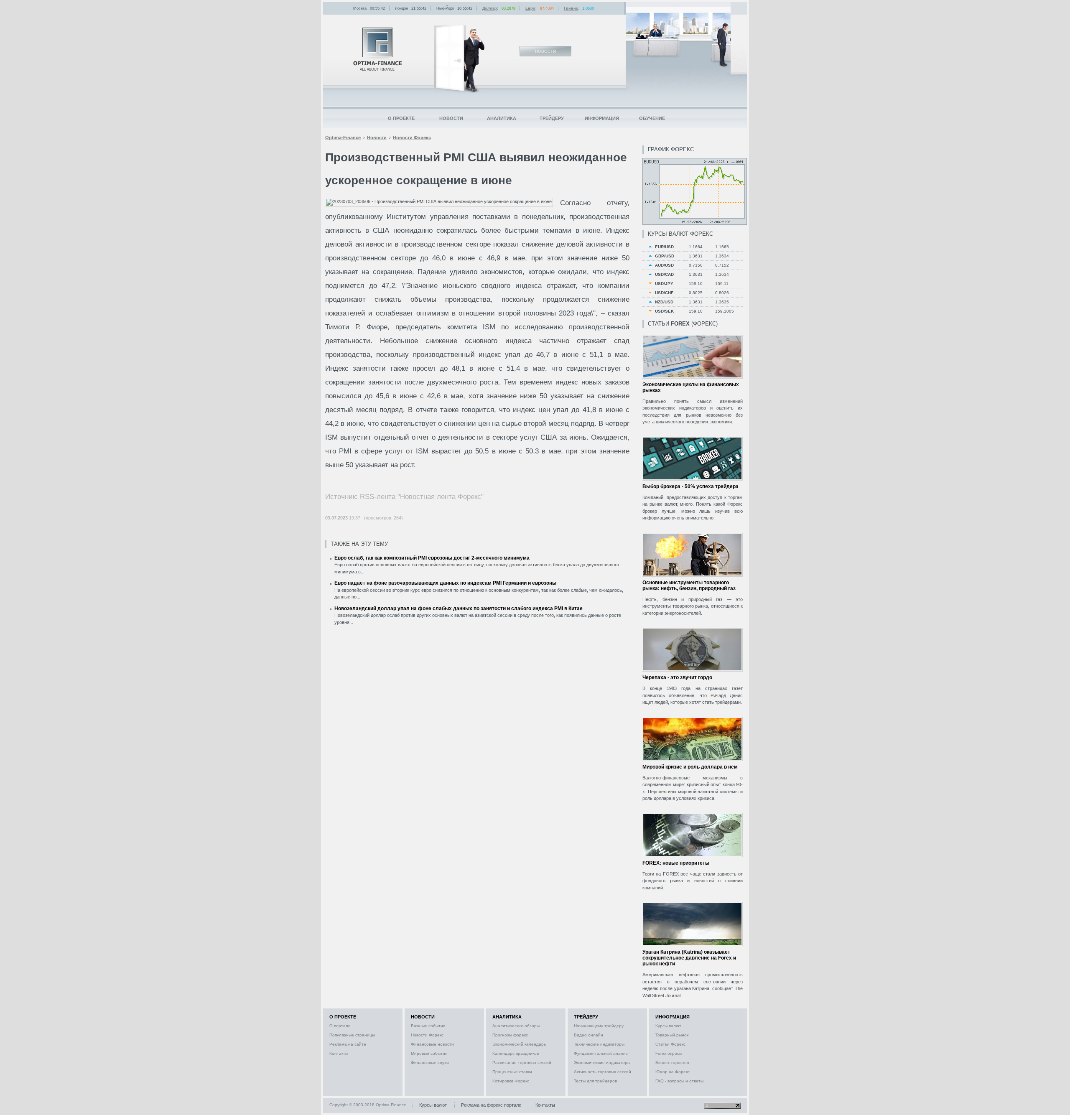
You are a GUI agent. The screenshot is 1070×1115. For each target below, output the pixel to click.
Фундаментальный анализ (601, 1053)
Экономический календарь (519, 1044)
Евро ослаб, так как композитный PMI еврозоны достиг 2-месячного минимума (432, 558)
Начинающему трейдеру (599, 1025)
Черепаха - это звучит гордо (677, 677)
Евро (530, 8)
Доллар (489, 8)
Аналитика (501, 118)
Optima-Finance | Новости (377, 49)
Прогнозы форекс (510, 1035)
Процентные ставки (512, 1071)
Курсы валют (668, 1025)
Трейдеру (552, 118)
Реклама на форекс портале (491, 1104)
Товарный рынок (671, 1035)
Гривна (571, 8)
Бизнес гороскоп (672, 1062)
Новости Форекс (427, 1035)
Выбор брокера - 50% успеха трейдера (690, 486)
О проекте (401, 118)
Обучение (652, 118)
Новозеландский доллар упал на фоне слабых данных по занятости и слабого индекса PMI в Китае (458, 608)
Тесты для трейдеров (595, 1081)
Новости (451, 118)
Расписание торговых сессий (521, 1062)
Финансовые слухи (430, 1062)
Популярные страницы (352, 1035)
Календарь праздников (515, 1053)
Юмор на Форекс (672, 1071)
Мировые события (429, 1053)
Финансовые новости (432, 1044)
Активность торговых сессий (602, 1071)
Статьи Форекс (670, 1044)
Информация (602, 118)
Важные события (428, 1025)
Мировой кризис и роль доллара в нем (690, 767)
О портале (340, 1025)
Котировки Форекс (510, 1081)
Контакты (338, 1053)
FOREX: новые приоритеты (675, 863)
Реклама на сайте (347, 1044)
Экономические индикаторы (602, 1062)
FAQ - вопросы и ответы (679, 1081)
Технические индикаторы (599, 1044)
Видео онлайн (588, 1035)
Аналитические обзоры (516, 1025)
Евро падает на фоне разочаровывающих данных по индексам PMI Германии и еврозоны (445, 583)
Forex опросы (668, 1053)
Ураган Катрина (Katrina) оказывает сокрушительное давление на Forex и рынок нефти (689, 958)
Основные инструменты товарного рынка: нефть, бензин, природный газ (689, 585)
